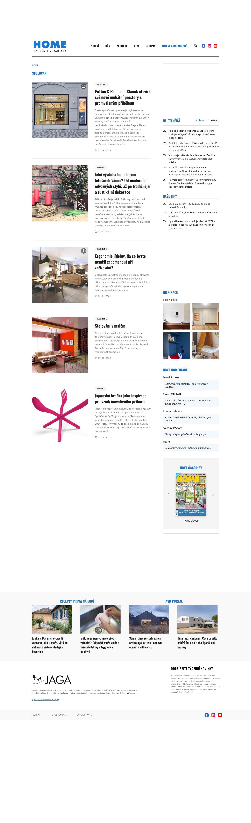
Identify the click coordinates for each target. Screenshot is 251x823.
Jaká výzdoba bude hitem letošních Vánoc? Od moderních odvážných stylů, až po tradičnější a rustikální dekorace (122, 183)
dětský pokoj (170, 299)
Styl (136, 46)
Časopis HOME (84, 714)
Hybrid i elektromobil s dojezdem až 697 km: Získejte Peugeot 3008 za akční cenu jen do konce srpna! (192, 225)
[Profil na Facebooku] (203, 46)
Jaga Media (126, 693)
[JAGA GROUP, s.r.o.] (52, 679)
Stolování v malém (110, 326)
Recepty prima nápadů (77, 601)
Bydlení (94, 46)
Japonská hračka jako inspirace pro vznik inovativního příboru (120, 398)
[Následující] (213, 494)
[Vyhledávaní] (196, 46)
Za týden (199, 120)
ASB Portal (174, 601)
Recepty (150, 46)
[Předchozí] (168, 494)
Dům (107, 46)
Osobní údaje (59, 714)
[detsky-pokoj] (176, 316)
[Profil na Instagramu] (209, 46)
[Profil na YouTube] (215, 46)
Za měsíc (213, 120)
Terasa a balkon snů (174, 46)
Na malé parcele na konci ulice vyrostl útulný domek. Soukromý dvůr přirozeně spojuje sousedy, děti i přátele (192, 183)
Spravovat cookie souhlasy (45, 699)
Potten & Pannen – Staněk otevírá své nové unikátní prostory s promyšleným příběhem (123, 97)
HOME (35, 65)
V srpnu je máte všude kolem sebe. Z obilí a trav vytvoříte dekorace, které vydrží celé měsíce (192, 159)
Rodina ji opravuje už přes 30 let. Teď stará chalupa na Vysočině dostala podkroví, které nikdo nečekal (192, 134)
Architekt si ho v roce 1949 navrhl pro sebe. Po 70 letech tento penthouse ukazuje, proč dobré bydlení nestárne (194, 147)
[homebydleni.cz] (50, 46)
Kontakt (37, 714)
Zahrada (122, 46)
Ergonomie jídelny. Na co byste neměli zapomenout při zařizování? (120, 262)
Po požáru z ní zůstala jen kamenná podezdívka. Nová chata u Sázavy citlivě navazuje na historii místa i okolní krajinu (190, 171)
